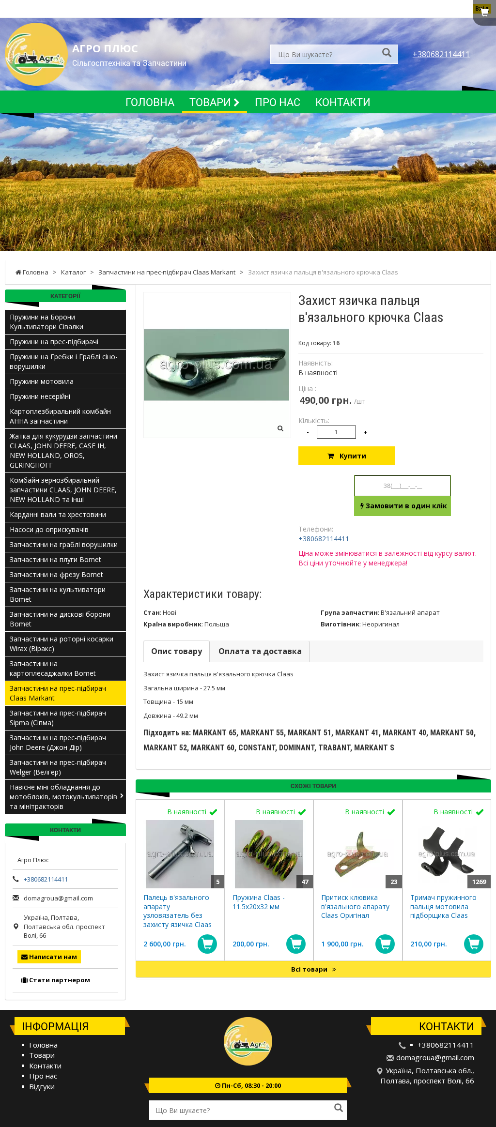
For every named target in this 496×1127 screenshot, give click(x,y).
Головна (149, 102)
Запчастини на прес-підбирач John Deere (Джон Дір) (58, 742)
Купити (350, 455)
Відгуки (42, 1086)
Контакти (343, 102)
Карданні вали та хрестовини (58, 514)
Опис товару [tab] (176, 651)
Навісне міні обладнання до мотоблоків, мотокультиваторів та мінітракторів (63, 796)
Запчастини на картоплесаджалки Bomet (53, 668)
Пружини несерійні (40, 396)
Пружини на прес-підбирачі (54, 341)
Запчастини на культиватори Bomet (58, 594)
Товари (211, 102)
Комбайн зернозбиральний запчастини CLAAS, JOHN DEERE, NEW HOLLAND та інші (63, 489)
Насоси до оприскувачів (49, 529)
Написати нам (52, 956)
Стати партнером (59, 979)
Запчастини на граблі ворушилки (64, 544)
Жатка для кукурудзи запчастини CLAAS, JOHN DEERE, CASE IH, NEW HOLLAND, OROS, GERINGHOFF (63, 450)
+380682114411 (441, 54)
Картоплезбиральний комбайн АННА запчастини (60, 416)
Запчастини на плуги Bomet (55, 559)
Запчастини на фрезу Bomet (56, 574)
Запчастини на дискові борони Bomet (60, 618)
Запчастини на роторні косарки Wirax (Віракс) (61, 643)
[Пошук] (386, 53)
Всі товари (310, 969)
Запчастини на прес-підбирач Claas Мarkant (58, 693)
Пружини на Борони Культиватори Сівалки (46, 321)
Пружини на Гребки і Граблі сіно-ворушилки (64, 361)
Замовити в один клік (405, 505)
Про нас (277, 102)
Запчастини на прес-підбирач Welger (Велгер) (58, 767)
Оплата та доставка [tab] (260, 651)
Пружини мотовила (42, 381)
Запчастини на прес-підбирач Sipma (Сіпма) (58, 717)
